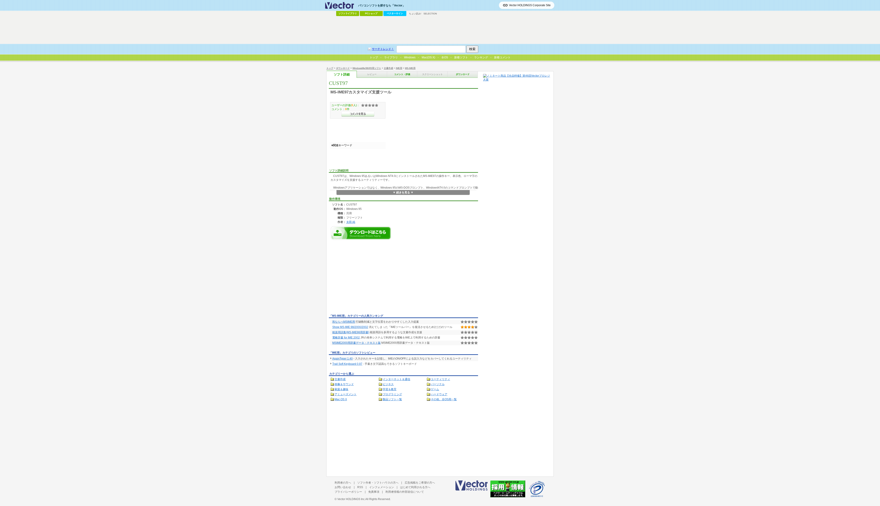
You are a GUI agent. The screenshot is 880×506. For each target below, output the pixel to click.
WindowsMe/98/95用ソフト (366, 68)
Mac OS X (341, 399)
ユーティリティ (440, 379)
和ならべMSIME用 (343, 321)
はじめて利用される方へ (415, 487)
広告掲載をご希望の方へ (420, 482)
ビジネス (388, 384)
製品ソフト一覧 (392, 399)
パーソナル (438, 384)
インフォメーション (381, 487)
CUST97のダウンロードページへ (360, 233)
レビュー (372, 74)
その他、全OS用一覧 (444, 399)
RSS (360, 487)
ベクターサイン (395, 13)
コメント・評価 (402, 74)
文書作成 (388, 68)
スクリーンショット (432, 74)
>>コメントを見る (357, 114)
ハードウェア (439, 394)
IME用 (399, 68)
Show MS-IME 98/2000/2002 (350, 327)
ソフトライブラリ (347, 13)
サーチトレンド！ (383, 49)
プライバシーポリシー (348, 491)
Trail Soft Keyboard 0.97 (347, 363)
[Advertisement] (367, 278)
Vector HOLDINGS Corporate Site (530, 5)
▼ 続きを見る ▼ (403, 192)
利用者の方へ (343, 482)
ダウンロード (343, 68)
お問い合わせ (343, 487)
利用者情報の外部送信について (404, 491)
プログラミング (392, 394)
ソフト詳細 (342, 74)
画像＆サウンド (344, 384)
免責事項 (373, 491)
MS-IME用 (410, 68)
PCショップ (371, 13)
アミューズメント (346, 394)
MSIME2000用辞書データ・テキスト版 (356, 342)
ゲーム (435, 389)
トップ (329, 68)
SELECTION (430, 13)
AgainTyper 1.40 (342, 358)
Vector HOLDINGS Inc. (351, 499)
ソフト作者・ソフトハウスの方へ (378, 482)
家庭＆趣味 (341, 389)
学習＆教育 (389, 389)
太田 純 (350, 221)
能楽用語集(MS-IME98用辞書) (350, 332)
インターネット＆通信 (396, 379)
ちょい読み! (415, 13)
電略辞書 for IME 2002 (346, 337)
